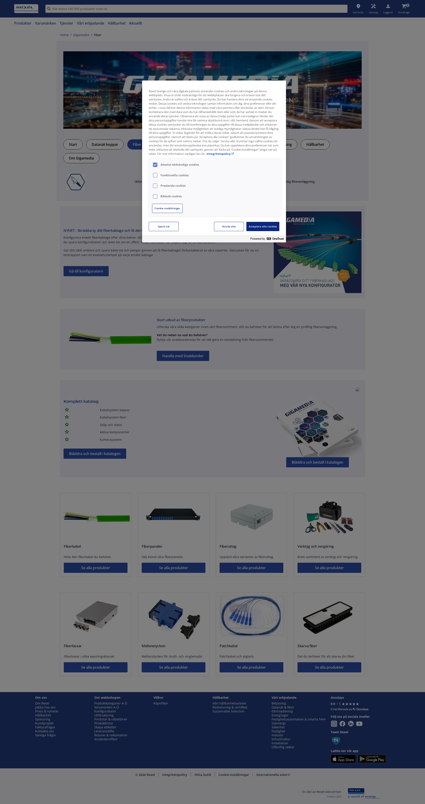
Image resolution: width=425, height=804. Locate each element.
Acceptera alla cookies (263, 226)
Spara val (164, 226)
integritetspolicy (218, 154)
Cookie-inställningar (167, 208)
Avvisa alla (229, 226)
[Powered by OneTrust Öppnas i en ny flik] (267, 239)
